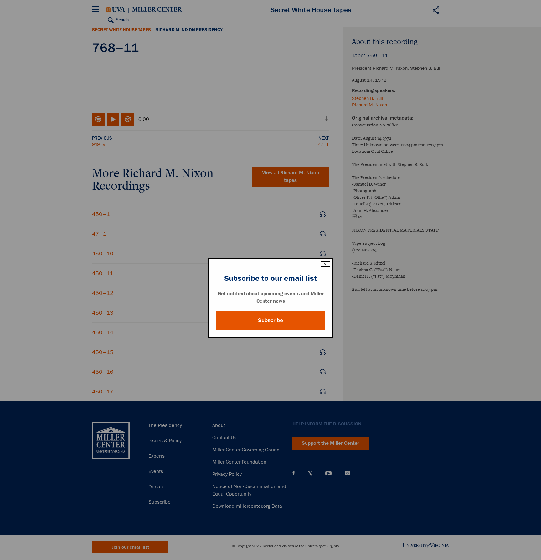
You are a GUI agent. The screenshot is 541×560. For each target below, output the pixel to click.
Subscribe (270, 320)
